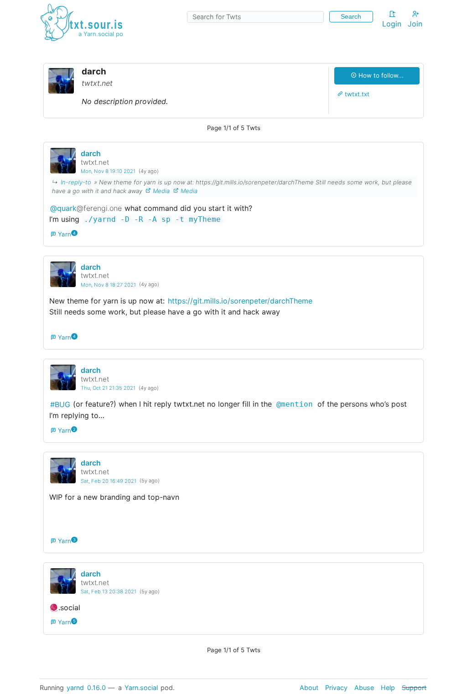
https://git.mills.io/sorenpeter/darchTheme (240, 300)
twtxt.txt (356, 94)
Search (351, 16)
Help (388, 687)
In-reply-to (76, 182)
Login (391, 23)
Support (414, 687)
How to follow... (380, 75)
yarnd (75, 687)
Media (160, 190)
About (309, 687)
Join (415, 23)
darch (91, 153)
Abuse (364, 687)
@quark (86, 208)
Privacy (336, 687)
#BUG (60, 403)
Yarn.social (141, 687)
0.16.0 (96, 687)
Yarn (64, 234)
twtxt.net (95, 162)
